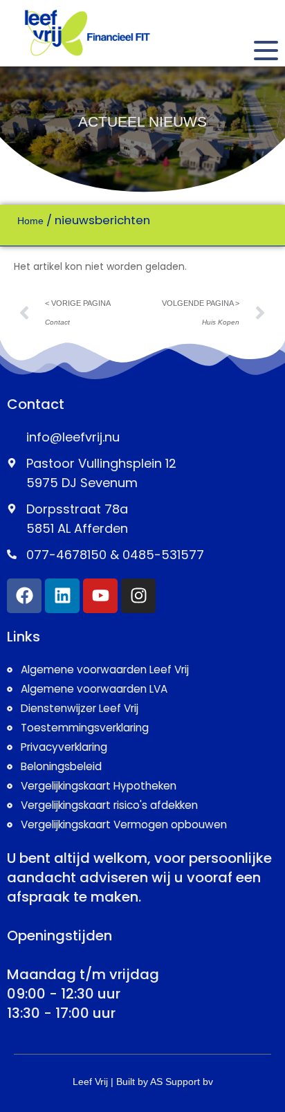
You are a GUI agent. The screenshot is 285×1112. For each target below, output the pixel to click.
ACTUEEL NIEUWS (142, 121)
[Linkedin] (62, 595)
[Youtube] (100, 595)
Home (30, 220)
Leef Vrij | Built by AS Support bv (143, 1081)
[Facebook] (24, 595)
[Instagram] (138, 595)
